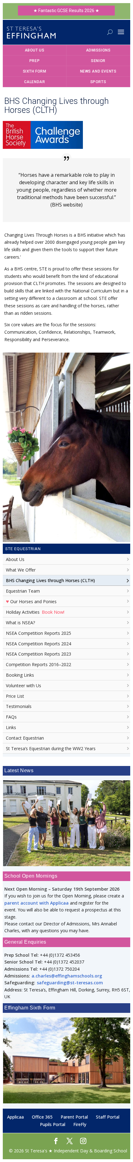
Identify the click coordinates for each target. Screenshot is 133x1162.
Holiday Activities (35, 612)
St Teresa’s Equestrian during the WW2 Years (51, 748)
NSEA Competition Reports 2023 (38, 654)
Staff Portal (107, 1117)
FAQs (11, 717)
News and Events (98, 71)
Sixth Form (34, 71)
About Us (35, 50)
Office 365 (42, 1117)
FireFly (79, 1124)
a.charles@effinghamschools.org (67, 976)
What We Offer (21, 570)
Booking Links (20, 675)
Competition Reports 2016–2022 (38, 664)
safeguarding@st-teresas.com (70, 983)
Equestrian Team (23, 591)
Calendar (34, 82)
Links (11, 727)
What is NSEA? (20, 623)
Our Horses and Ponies (31, 601)
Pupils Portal (52, 1124)
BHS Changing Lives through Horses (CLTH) (50, 580)
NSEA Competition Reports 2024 (38, 644)
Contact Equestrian (25, 738)
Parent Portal (74, 1117)
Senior (98, 61)
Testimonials (19, 706)
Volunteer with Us (23, 685)
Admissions (98, 50)
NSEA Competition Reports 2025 (38, 633)
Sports (98, 82)
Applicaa (15, 1117)
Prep (34, 61)
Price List (15, 696)
